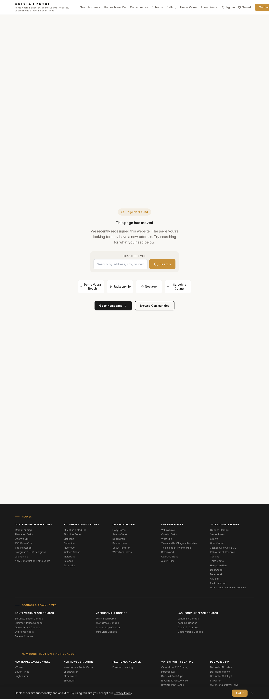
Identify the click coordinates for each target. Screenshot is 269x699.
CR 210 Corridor (123, 524)
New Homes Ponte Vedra (78, 667)
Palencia (68, 560)
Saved (246, 7)
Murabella (69, 556)
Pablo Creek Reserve (222, 552)
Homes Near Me (115, 7)
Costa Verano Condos (190, 631)
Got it (240, 693)
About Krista (209, 7)
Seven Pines (217, 534)
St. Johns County (179, 286)
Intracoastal (168, 671)
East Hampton (218, 583)
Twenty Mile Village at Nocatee (179, 543)
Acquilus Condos (187, 622)
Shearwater (70, 676)
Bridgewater (71, 671)
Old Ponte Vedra (24, 631)
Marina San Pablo (106, 618)
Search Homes (90, 7)
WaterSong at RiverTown (224, 684)
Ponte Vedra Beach (92, 286)
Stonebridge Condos (108, 627)
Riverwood (167, 552)
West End (166, 538)
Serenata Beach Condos (29, 618)
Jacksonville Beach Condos (198, 613)
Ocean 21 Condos (188, 627)
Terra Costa (217, 560)
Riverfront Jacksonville (174, 680)
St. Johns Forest (73, 534)
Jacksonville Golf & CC (223, 547)
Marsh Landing (23, 530)
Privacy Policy (123, 693)
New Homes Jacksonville (32, 661)
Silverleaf (69, 680)
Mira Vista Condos (106, 631)
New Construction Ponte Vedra (32, 560)
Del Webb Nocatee (221, 667)
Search (165, 264)
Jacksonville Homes (224, 524)
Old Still (214, 578)
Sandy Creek (119, 534)
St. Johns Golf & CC (75, 530)
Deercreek (216, 574)
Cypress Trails (169, 556)
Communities (139, 7)
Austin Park (167, 560)
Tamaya (214, 556)
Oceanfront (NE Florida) (174, 667)
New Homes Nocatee (126, 661)
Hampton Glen (218, 565)
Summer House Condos (29, 622)
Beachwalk (118, 538)
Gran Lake (69, 565)
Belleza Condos (24, 636)
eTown (214, 538)
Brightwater (21, 676)
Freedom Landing (122, 667)
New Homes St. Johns (79, 661)
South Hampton (121, 547)
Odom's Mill (22, 538)
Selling (171, 7)
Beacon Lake (120, 543)
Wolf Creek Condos (107, 622)
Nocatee (151, 286)
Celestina (69, 543)
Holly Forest (119, 530)
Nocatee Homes (172, 524)
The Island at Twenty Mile (176, 547)
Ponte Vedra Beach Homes (33, 524)
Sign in (230, 7)
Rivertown (69, 547)
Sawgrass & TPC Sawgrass (30, 552)
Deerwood (216, 569)
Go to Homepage (110, 305)
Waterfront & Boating (177, 661)
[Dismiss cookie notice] (252, 693)
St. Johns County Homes (81, 524)
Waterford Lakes (122, 552)
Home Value (188, 7)
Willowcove (168, 530)
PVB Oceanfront (24, 543)
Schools (157, 7)
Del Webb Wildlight (221, 676)
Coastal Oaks (169, 534)
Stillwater (215, 680)
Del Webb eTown (220, 671)
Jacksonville (122, 286)
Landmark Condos (188, 618)
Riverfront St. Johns (172, 684)
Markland (69, 538)
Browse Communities (154, 305)
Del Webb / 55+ (219, 661)
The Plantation (23, 547)
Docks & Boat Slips (172, 676)
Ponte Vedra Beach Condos (34, 613)
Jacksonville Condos (111, 613)
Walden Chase (72, 552)
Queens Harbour (219, 530)
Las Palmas (21, 556)
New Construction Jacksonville (228, 587)
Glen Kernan (217, 543)
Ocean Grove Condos (27, 627)
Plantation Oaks (24, 534)
